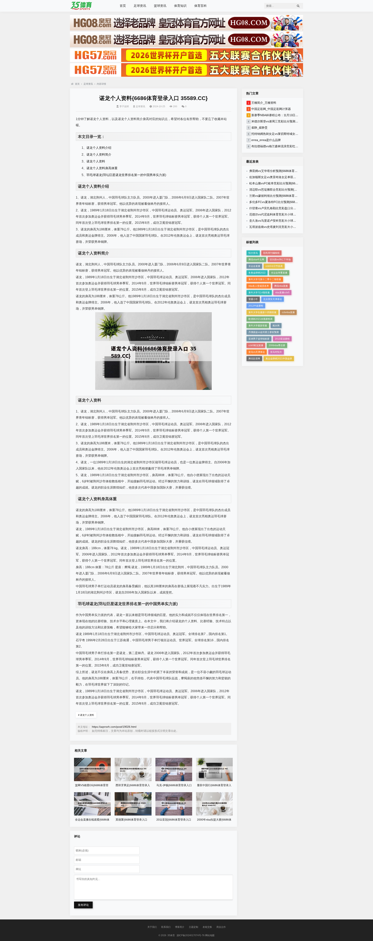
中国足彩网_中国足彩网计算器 (271, 109)
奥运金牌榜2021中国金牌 (279, 358)
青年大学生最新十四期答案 (262, 312)
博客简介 (179, 927)
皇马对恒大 (276, 352)
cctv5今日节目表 (274, 266)
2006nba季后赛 (277, 345)
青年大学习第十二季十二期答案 (264, 279)
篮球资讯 (160, 5)
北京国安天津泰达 (272, 299)
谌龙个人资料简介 (98, 154)
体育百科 (200, 5)
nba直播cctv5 (282, 292)
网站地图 (209, 935)
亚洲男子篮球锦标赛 (258, 338)
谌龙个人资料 (95, 161)
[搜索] (298, 6)
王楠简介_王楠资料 (263, 102)
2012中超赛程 (255, 305)
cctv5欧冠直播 (255, 345)
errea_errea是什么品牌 (266, 140)
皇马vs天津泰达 (256, 352)
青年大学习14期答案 (259, 292)
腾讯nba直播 (281, 286)
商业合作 (221, 927)
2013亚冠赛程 (282, 338)
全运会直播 (254, 266)
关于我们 (152, 927)
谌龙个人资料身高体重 (102, 168)
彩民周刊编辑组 (271, 253)
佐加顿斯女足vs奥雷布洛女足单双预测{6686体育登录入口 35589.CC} (293, 177)
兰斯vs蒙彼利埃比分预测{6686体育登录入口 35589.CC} (285, 195)
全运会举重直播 (279, 272)
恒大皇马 (253, 253)
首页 (123, 5)
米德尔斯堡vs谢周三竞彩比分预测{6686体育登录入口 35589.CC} (293, 121)
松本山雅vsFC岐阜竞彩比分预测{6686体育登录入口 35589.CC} (289, 183)
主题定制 (193, 927)
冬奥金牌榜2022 (257, 272)
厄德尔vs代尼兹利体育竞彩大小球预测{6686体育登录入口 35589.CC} (293, 214)
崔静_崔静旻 (259, 127)
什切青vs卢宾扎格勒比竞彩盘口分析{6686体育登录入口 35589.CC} (292, 208)
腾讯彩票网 (254, 358)
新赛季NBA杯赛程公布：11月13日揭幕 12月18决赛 (284, 115)
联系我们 (166, 927)
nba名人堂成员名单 (258, 286)
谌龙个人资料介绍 (98, 147)
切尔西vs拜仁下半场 (280, 259)
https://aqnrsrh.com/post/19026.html (114, 726)
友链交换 (207, 927)
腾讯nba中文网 (256, 259)
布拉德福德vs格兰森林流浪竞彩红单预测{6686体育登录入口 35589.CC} (297, 146)
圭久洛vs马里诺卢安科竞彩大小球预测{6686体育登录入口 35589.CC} (293, 220)
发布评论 (83, 904)
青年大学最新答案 (257, 325)
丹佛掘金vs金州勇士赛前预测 (263, 332)
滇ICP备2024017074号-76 (191, 935)
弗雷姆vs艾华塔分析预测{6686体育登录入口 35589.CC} (285, 171)
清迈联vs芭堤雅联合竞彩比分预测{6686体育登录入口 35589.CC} (290, 189)
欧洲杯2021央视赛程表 (260, 319)
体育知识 (180, 5)
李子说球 (124, 106)
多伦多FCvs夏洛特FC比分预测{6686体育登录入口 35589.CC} (289, 202)
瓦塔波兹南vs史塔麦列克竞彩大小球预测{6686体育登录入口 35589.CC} (295, 226)
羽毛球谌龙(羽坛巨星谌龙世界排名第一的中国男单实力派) (126, 175)
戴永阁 (276, 325)
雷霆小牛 (253, 299)
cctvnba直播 (288, 312)
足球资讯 (140, 5)
